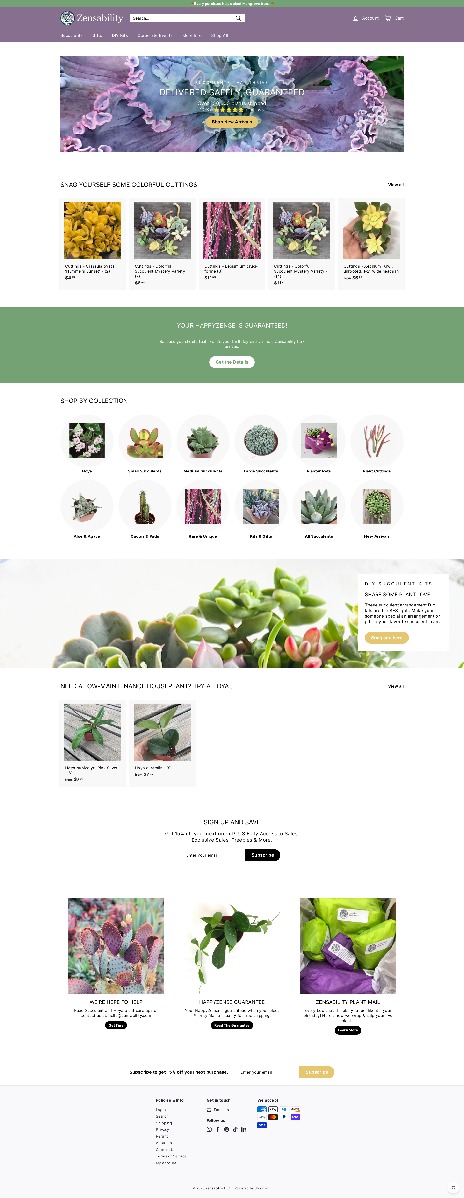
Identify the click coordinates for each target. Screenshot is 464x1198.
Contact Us (166, 1149)
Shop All (219, 35)
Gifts (97, 35)
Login (161, 1109)
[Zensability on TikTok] (235, 1129)
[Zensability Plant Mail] (348, 946)
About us (164, 1143)
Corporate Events (155, 35)
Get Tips (116, 1025)
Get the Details (232, 362)
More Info (192, 35)
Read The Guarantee (231, 1025)
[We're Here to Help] (116, 946)
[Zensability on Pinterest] (226, 1129)
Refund (162, 1136)
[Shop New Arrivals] (232, 104)
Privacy (162, 1129)
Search (162, 1116)
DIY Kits (120, 35)
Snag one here (387, 637)
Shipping (164, 1123)
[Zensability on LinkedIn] (243, 1129)
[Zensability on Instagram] (209, 1129)
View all (396, 184)
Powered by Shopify (251, 1188)
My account (166, 1163)
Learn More (348, 1030)
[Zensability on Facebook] (217, 1129)
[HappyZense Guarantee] (232, 946)
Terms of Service (171, 1156)
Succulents (71, 35)
